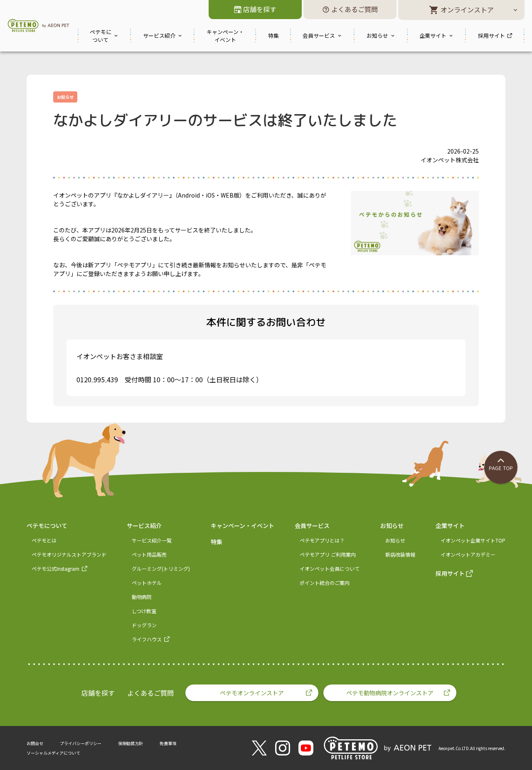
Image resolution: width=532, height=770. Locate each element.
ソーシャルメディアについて (53, 753)
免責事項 (168, 743)
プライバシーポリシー (80, 743)
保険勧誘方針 (130, 743)
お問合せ (35, 743)
